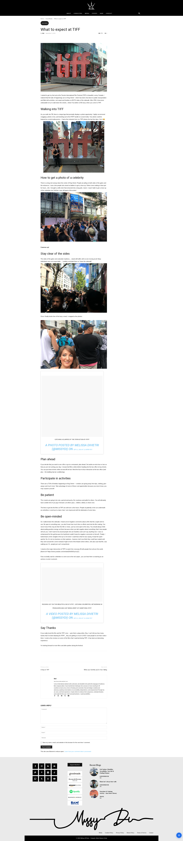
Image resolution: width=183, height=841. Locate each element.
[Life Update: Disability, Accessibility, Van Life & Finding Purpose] (94, 771)
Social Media (49, 19)
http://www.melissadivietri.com (61, 681)
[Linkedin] (48, 766)
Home (42, 19)
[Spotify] (48, 772)
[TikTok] (54, 772)
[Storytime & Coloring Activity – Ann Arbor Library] (94, 794)
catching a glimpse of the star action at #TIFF (72, 439)
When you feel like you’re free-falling (95, 670)
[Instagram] (59, 696)
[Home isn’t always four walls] (94, 784)
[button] (139, 13)
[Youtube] (69, 696)
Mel (43, 33)
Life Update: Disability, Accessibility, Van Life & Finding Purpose (107, 771)
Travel (102, 796)
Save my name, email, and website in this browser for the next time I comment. (66, 742)
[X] (47, 37)
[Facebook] (42, 37)
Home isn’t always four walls (108, 781)
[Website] (48, 779)
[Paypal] (35, 772)
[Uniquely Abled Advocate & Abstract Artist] (91, 5)
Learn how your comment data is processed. (78, 751)
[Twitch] (35, 779)
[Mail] (62, 696)
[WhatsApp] (56, 37)
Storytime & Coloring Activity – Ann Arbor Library (108, 792)
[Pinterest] (51, 37)
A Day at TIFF (45, 670)
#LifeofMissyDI (104, 776)
